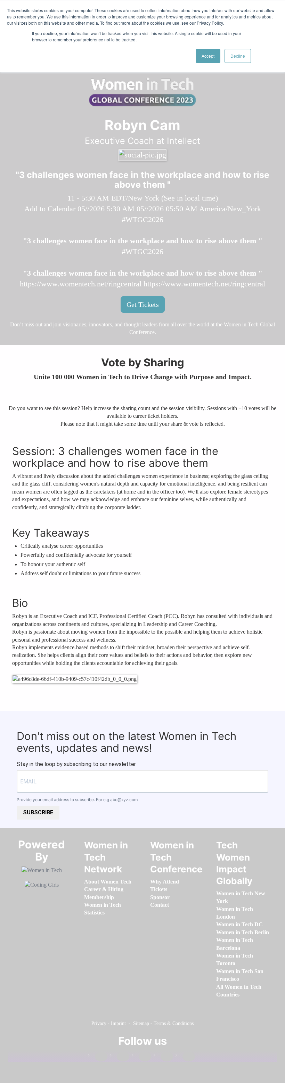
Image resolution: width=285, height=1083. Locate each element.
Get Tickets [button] (143, 304)
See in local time (189, 198)
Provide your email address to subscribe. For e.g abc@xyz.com (77, 799)
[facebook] (97, 1057)
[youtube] (185, 1057)
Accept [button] (208, 56)
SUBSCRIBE (38, 812)
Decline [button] (237, 56)
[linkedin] (119, 1057)
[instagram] (141, 1057)
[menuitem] (107, 882)
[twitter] (163, 1057)
